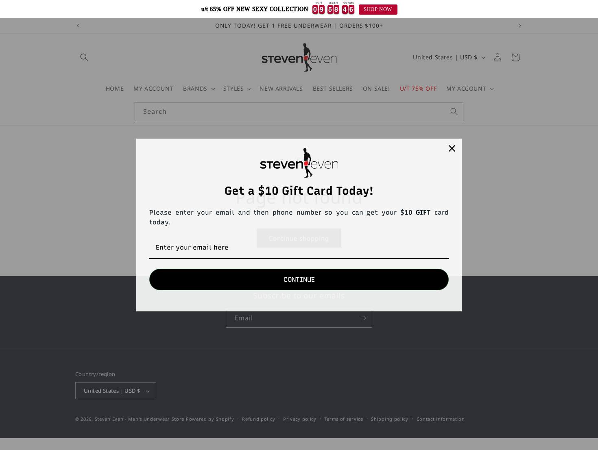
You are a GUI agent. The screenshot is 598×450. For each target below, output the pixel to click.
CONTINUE (299, 279)
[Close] (452, 148)
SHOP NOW (378, 9)
